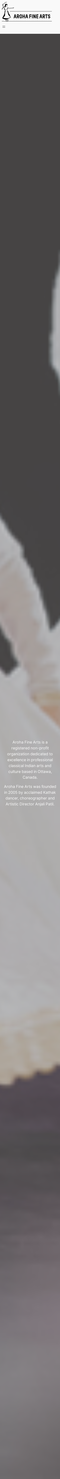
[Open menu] (4, 27)
